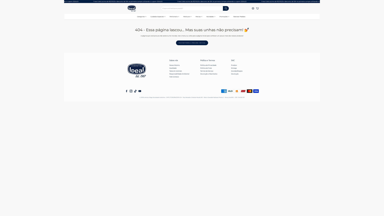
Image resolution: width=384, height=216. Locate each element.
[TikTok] (135, 91)
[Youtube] (139, 91)
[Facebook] (126, 91)
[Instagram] (131, 91)
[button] (195, 8)
